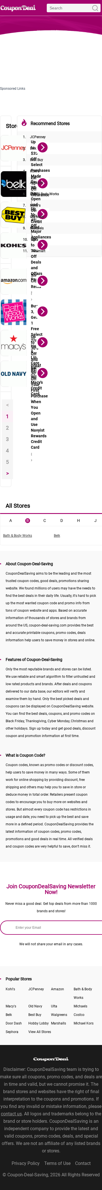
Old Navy (33, 217)
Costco (79, 1015)
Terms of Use (57, 1163)
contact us (11, 1113)
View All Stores (39, 1032)
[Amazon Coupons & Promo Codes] (14, 281)
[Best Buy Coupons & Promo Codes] (14, 215)
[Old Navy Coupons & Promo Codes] (14, 374)
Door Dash (14, 1023)
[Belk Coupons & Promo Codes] (14, 184)
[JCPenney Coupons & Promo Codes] (14, 148)
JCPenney (34, 137)
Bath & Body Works (41, 194)
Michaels (33, 228)
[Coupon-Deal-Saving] (18, 8)
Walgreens (59, 1015)
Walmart (34, 251)
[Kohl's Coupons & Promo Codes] (14, 245)
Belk (29, 148)
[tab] (10, 520)
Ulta (30, 240)
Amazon (33, 183)
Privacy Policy (26, 1163)
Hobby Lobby (38, 1023)
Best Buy (33, 160)
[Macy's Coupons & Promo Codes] (14, 343)
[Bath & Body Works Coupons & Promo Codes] (14, 312)
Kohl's (31, 171)
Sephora (12, 1032)
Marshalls (58, 1023)
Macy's (32, 205)
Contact (83, 1163)
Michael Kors (84, 1023)
